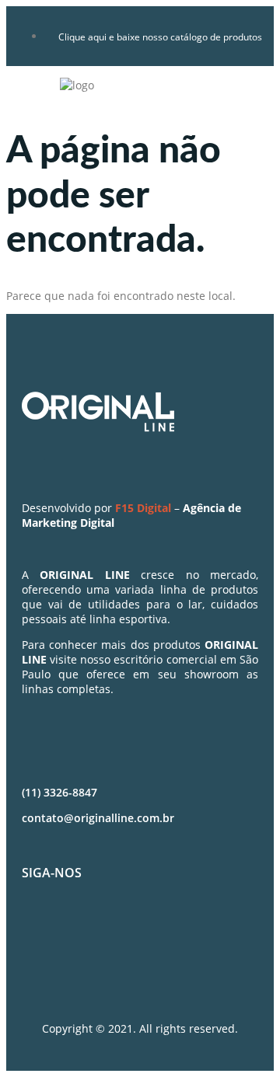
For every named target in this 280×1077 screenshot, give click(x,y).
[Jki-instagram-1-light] (87, 928)
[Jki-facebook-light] (41, 928)
